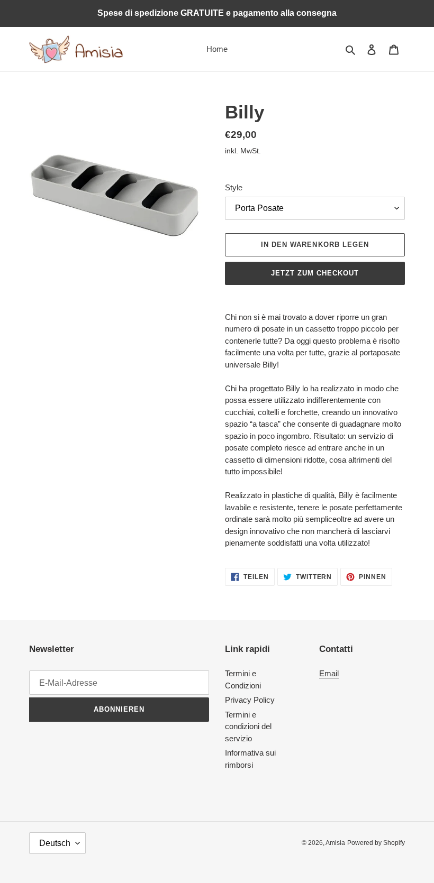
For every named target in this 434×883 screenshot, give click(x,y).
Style (233, 187)
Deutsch (54, 843)
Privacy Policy (250, 699)
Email (329, 673)
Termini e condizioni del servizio (248, 726)
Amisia (335, 843)
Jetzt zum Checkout (315, 273)
